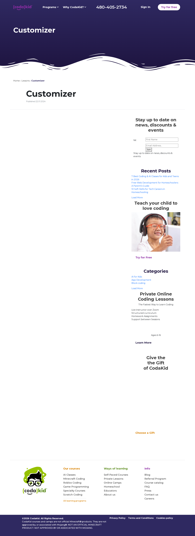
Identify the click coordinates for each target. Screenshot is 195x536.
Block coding (138, 283)
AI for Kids (136, 276)
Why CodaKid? (73, 7)
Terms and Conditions (141, 518)
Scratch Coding (72, 494)
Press (147, 490)
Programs (49, 7)
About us (109, 494)
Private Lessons (113, 478)
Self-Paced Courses (116, 474)
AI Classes (69, 474)
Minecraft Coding (74, 478)
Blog (147, 474)
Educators (110, 490)
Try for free (169, 7)
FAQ (147, 486)
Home (16, 80)
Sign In (145, 7)
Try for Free (143, 257)
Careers (149, 498)
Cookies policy (164, 518)
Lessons (25, 80)
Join (149, 149)
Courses (79, 490)
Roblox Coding (72, 482)
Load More (137, 197)
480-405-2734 (111, 7)
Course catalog (153, 482)
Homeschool (112, 486)
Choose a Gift (145, 432)
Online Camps (112, 482)
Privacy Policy (117, 518)
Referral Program (155, 478)
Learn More (143, 342)
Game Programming (76, 486)
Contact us (151, 494)
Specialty (68, 490)
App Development (141, 280)
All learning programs (74, 501)
